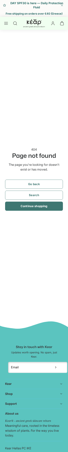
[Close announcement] (62, 5)
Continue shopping (34, 206)
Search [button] (34, 195)
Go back (34, 184)
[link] (52, 23)
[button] (6, 23)
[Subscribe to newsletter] (56, 367)
